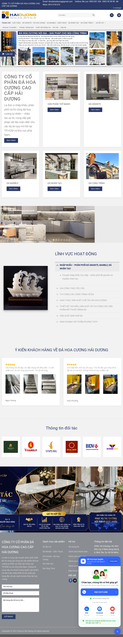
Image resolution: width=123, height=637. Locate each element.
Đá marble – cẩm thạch (57, 23)
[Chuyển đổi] (57, 265)
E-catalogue (117, 8)
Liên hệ (63, 27)
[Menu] (112, 15)
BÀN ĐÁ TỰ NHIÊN (9, 27)
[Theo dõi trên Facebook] (71, 583)
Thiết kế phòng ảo (43, 27)
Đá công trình (87, 23)
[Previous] (5, 48)
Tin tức (55, 27)
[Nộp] (94, 15)
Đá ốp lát (100, 23)
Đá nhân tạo (73, 23)
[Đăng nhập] (119, 15)
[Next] (117, 48)
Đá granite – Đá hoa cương (33, 23)
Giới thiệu (16, 23)
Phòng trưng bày (26, 27)
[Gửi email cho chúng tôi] (75, 583)
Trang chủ (6, 23)
